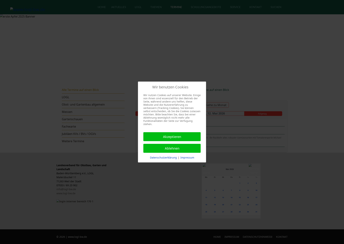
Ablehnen (172, 148)
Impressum (187, 157)
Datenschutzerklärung (163, 157)
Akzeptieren (172, 137)
